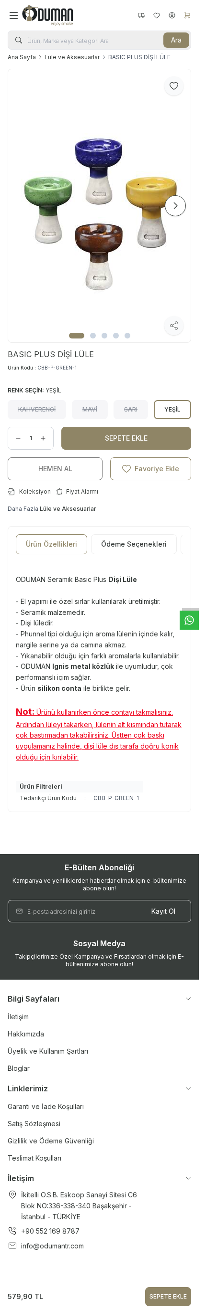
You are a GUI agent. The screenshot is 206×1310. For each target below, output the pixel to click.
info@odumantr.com (52, 1246)
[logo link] (68, 15)
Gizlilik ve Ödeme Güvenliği (51, 1141)
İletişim (18, 1017)
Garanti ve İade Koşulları (46, 1106)
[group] (99, 205)
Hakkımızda (26, 1034)
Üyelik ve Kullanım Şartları (48, 1051)
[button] (76, 335)
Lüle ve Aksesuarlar (72, 57)
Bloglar (19, 1068)
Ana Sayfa (22, 57)
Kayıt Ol (163, 911)
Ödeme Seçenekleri (134, 544)
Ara (176, 40)
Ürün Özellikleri (51, 544)
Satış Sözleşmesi (34, 1124)
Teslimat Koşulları (34, 1158)
